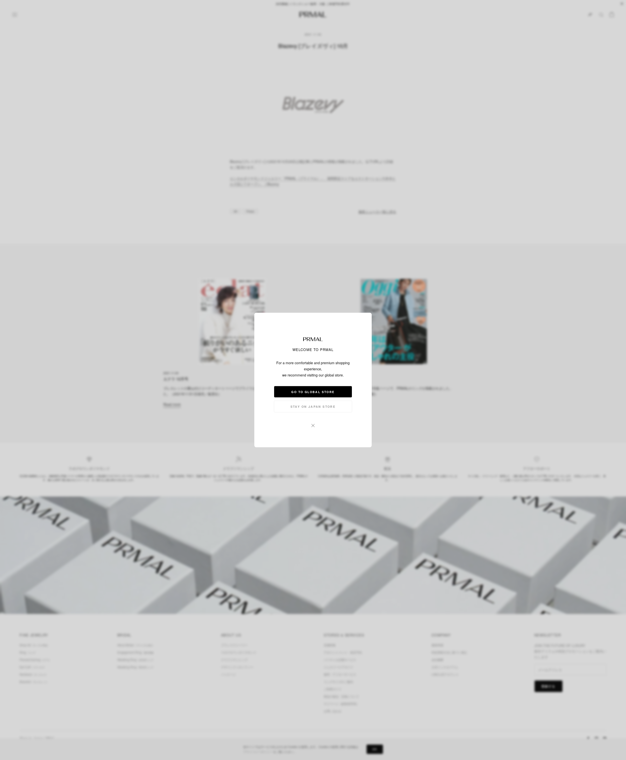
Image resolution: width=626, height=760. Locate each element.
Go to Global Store (313, 392)
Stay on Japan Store (313, 406)
